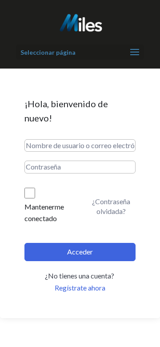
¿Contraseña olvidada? (111, 206)
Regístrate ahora (80, 287)
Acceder (80, 251)
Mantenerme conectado (44, 212)
